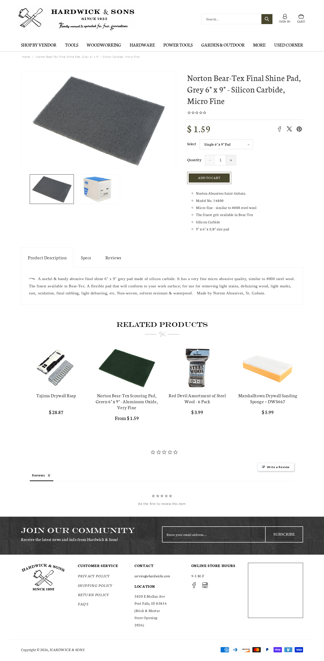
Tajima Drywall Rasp (56, 395)
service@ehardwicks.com (152, 575)
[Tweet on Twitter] (289, 129)
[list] (162, 386)
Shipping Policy (95, 585)
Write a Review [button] (278, 467)
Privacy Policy (94, 575)
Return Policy (93, 594)
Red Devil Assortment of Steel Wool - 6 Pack (197, 398)
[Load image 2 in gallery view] (98, 189)
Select (191, 143)
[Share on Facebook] (279, 129)
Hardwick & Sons (67, 649)
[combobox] (237, 19)
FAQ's (83, 603)
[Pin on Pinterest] (299, 129)
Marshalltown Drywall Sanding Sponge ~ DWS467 (268, 398)
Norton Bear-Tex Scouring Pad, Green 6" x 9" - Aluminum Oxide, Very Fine (127, 401)
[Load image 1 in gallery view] (52, 189)
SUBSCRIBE (284, 534)
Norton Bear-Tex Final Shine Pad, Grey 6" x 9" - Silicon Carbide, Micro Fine (88, 57)
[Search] (266, 19)
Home (26, 57)
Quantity (194, 159)
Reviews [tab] (38, 475)
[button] (301, 19)
